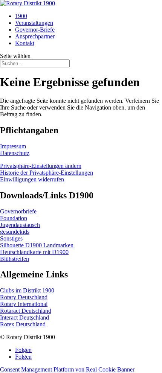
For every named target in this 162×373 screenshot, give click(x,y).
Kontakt (24, 43)
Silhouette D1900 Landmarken (36, 245)
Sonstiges (11, 238)
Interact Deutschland (24, 317)
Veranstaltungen (34, 23)
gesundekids (14, 231)
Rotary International (23, 304)
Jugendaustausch (20, 225)
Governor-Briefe (35, 29)
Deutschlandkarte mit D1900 (34, 252)
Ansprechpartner (35, 36)
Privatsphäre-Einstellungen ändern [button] (40, 166)
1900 (21, 16)
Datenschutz (14, 153)
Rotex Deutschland (23, 324)
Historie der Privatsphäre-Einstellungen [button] (46, 172)
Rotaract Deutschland (25, 311)
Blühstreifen (14, 259)
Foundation (13, 218)
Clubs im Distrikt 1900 (27, 290)
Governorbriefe (18, 211)
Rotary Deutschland (23, 297)
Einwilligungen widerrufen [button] (32, 179)
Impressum (13, 146)
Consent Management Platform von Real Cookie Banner (67, 369)
